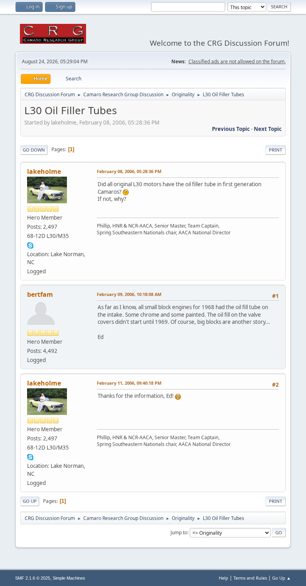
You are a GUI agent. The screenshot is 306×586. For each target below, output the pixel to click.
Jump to (179, 532)
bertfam (40, 294)
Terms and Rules (250, 578)
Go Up (30, 501)
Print (275, 150)
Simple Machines (69, 578)
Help (223, 578)
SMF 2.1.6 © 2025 (32, 578)
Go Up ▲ (281, 578)
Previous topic (231, 128)
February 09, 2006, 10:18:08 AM (129, 294)
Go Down (34, 150)
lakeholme (44, 171)
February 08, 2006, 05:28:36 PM (129, 171)
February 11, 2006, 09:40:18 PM (129, 383)
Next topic (268, 128)
